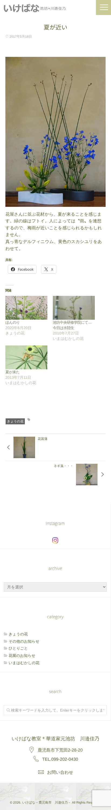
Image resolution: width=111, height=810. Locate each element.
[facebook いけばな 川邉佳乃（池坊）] (55, 789)
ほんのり (12, 322)
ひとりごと (18, 648)
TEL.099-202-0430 (60, 759)
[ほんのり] (26, 308)
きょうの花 (15, 421)
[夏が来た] (26, 357)
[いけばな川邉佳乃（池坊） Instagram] (55, 540)
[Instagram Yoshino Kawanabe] (43, 789)
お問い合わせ (60, 772)
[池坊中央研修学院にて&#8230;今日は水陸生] (74, 308)
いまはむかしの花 (24, 663)
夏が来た (12, 372)
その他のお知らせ (24, 641)
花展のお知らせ (22, 655)
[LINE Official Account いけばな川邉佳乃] (67, 789)
